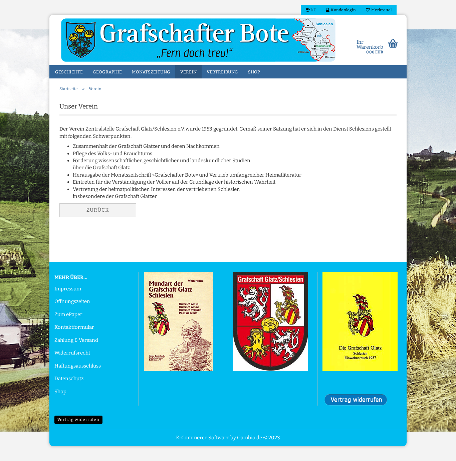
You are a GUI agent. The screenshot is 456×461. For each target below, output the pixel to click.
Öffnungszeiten (72, 301)
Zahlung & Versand (76, 340)
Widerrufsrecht (72, 353)
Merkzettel (381, 10)
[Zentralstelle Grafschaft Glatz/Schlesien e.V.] (198, 40)
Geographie (107, 71)
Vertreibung (222, 71)
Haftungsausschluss (77, 366)
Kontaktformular (74, 327)
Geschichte (69, 71)
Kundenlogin (342, 10)
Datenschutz (68, 379)
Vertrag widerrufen (78, 419)
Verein (188, 71)
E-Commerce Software (202, 438)
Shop (254, 71)
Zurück (97, 210)
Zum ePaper (68, 314)
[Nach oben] (438, 451)
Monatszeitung (151, 71)
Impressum (67, 289)
